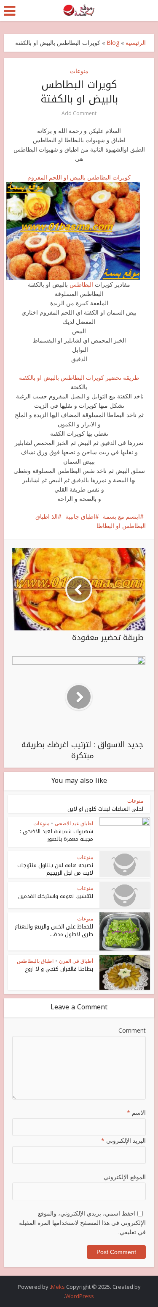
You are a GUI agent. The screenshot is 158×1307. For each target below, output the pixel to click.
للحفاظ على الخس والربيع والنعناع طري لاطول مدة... (54, 930)
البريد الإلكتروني (123, 1140)
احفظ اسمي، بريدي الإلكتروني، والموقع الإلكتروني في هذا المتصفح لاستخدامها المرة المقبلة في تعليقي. (82, 1222)
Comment (131, 1030)
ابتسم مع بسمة (121, 516)
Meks (58, 1286)
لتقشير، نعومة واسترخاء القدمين (55, 896)
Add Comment (79, 113)
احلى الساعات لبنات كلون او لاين (105, 809)
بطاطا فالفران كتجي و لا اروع (59, 969)
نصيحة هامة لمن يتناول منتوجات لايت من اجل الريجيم (55, 869)
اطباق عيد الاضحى (74, 823)
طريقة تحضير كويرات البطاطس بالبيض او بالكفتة (79, 377)
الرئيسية (136, 43)
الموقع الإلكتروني (124, 1177)
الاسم (136, 1112)
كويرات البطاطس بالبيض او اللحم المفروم (79, 177)
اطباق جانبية (80, 516)
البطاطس (80, 284)
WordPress (79, 1296)
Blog (113, 43)
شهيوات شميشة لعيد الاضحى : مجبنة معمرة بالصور (56, 835)
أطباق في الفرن (76, 960)
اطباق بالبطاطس (35, 960)
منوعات (79, 71)
